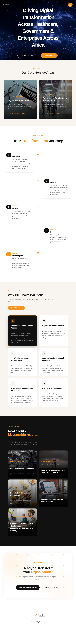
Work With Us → (16, 307)
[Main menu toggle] (70, 5)
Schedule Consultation (26, 587)
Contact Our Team (49, 587)
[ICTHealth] (6, 4)
